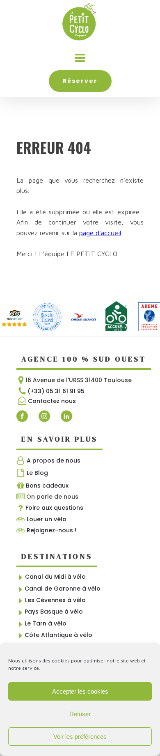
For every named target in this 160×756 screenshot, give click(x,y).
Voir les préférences (80, 736)
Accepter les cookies (80, 691)
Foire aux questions (54, 508)
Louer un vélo (46, 519)
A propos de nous (53, 460)
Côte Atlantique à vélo (58, 635)
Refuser (80, 713)
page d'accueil (100, 232)
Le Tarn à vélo (45, 623)
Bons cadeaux (47, 485)
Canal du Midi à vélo (55, 577)
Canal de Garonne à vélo (63, 588)
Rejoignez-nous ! (51, 530)
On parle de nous (52, 497)
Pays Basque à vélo (54, 611)
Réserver (80, 81)
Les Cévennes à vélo (55, 600)
